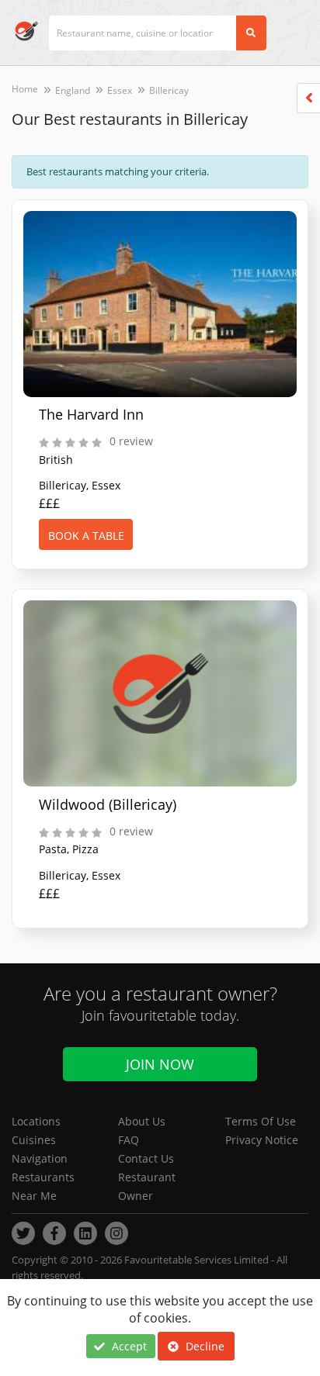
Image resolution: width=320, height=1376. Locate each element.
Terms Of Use (260, 1121)
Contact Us (146, 1158)
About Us (141, 1121)
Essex (119, 90)
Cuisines (34, 1139)
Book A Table (86, 535)
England (72, 90)
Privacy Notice (261, 1139)
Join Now (160, 1064)
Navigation (40, 1158)
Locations (36, 1121)
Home (25, 88)
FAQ (128, 1139)
